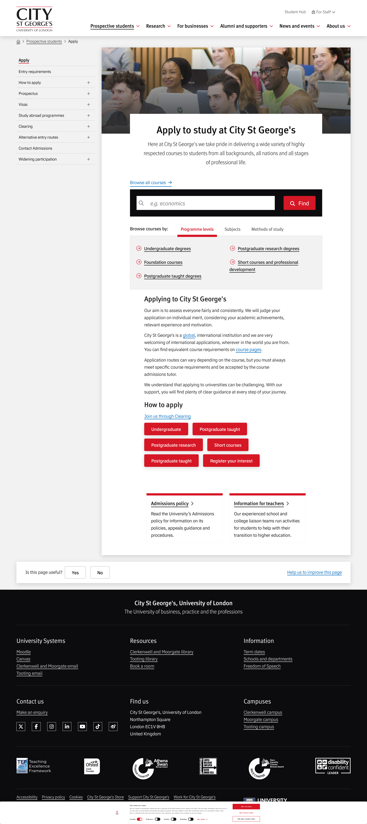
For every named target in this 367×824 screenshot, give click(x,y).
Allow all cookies (246, 806)
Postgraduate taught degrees (172, 276)
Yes (75, 572)
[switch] (157, 819)
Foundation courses (163, 262)
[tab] (197, 230)
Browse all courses (148, 182)
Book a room (142, 666)
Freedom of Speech (262, 666)
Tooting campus (259, 726)
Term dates (254, 651)
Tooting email (29, 673)
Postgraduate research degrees (268, 248)
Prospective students (44, 41)
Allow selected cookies (246, 813)
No (100, 572)
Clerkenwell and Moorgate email (47, 666)
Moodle (23, 651)
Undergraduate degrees (167, 248)
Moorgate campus (261, 719)
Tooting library (144, 658)
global (189, 335)
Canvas (23, 658)
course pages (248, 349)
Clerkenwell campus (263, 712)
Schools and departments (268, 658)
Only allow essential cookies (246, 819)
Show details (201, 819)
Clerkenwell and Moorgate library (161, 651)
